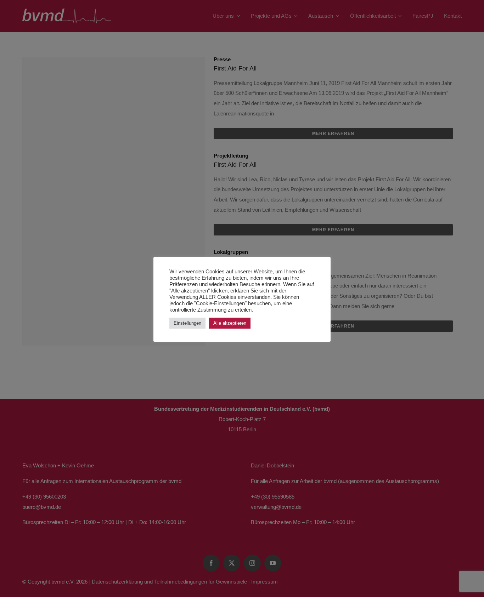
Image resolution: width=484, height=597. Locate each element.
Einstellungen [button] (187, 323)
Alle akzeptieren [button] (229, 323)
